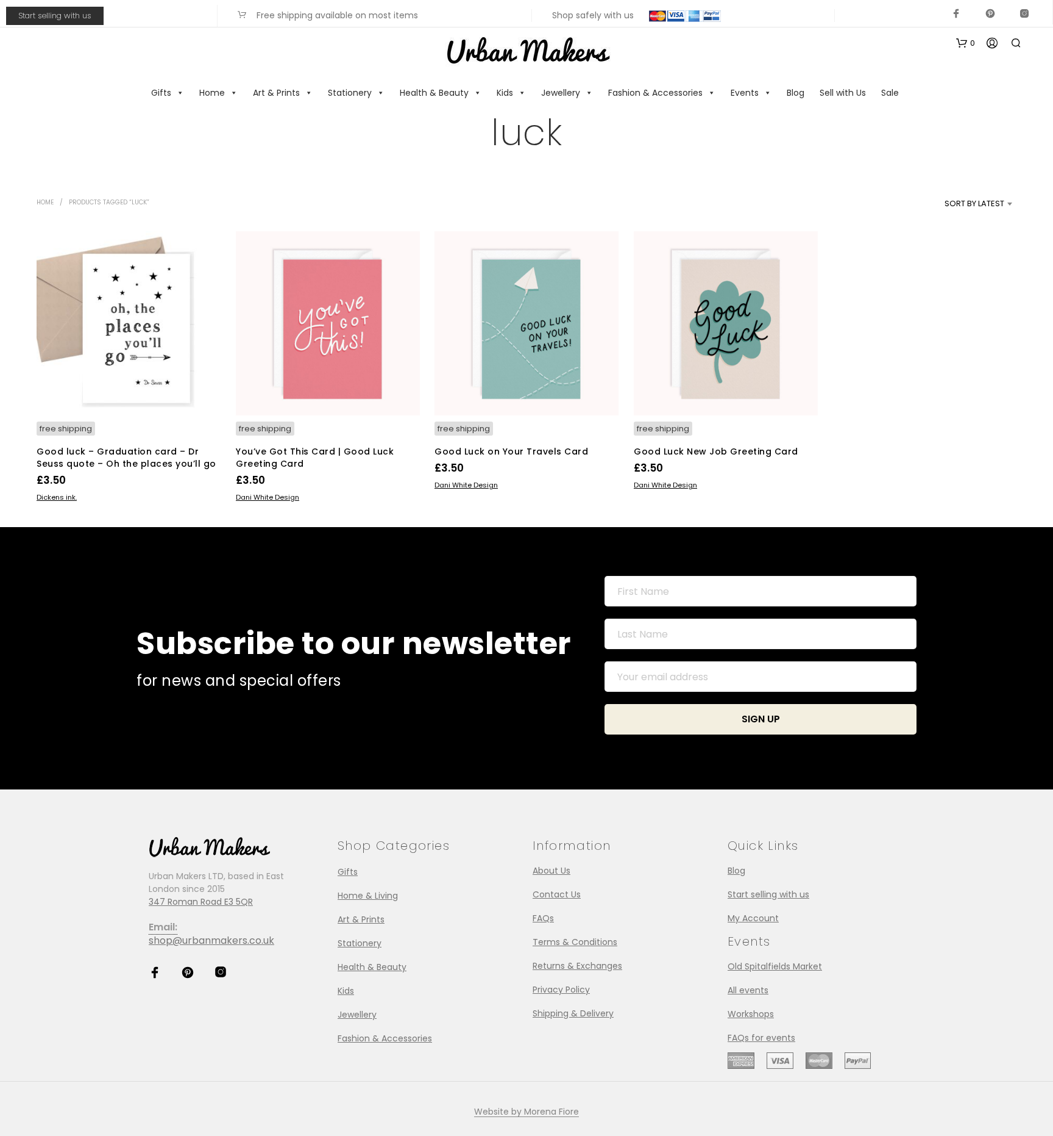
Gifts (161, 93)
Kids (505, 93)
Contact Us (557, 894)
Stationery (350, 93)
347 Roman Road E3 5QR (201, 902)
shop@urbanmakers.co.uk (211, 940)
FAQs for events (761, 1038)
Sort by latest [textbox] (974, 203)
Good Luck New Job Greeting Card (716, 451)
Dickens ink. (57, 497)
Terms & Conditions (575, 942)
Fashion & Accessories (655, 93)
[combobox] (954, 203)
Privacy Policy (561, 989)
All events (748, 990)
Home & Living (368, 896)
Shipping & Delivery (573, 1013)
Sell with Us (843, 93)
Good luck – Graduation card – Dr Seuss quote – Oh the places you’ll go (126, 457)
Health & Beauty (434, 93)
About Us (551, 871)
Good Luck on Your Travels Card (511, 451)
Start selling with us (54, 15)
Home (212, 93)
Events (745, 93)
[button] (965, 43)
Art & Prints (276, 93)
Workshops (751, 1014)
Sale (890, 93)
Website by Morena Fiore (526, 1112)
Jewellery (560, 93)
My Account (753, 918)
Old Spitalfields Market (775, 966)
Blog (795, 93)
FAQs (543, 918)
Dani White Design (267, 497)
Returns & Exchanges (577, 966)
